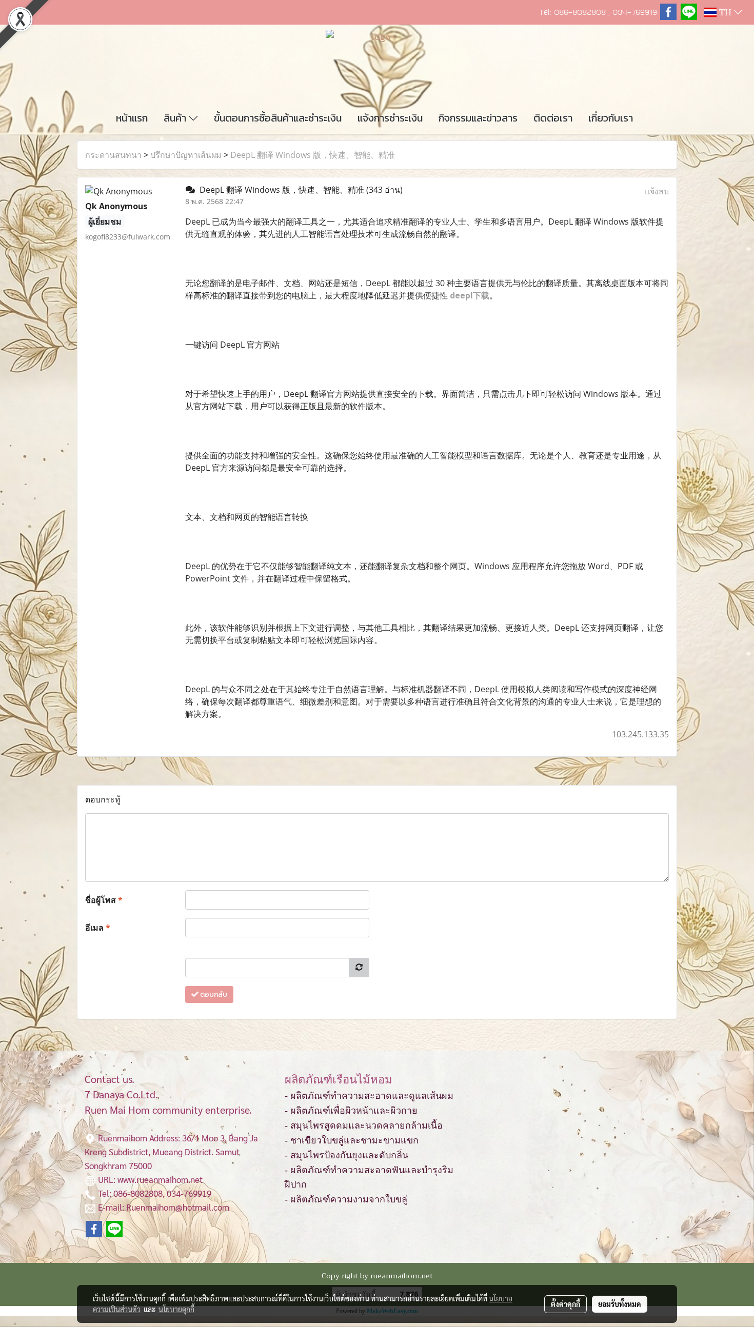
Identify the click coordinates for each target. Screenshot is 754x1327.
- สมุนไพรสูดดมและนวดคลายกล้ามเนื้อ (364, 1125)
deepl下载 (469, 295)
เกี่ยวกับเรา (610, 118)
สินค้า (176, 118)
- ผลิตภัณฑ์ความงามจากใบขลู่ (346, 1199)
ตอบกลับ (213, 994)
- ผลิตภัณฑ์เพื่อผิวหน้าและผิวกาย (351, 1110)
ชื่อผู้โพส (104, 900)
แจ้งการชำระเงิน (390, 118)
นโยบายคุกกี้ (176, 1309)
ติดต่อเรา (552, 118)
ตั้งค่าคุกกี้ (565, 1304)
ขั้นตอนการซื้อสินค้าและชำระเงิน (278, 118)
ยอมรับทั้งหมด (619, 1304)
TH (725, 12)
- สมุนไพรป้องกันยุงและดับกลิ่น (346, 1155)
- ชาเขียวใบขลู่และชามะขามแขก (352, 1140)
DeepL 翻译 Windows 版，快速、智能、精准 (312, 154)
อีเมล (97, 927)
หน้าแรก (132, 118)
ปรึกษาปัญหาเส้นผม (186, 154)
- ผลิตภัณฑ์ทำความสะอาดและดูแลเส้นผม (369, 1096)
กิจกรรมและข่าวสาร (478, 118)
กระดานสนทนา (113, 154)
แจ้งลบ (657, 191)
